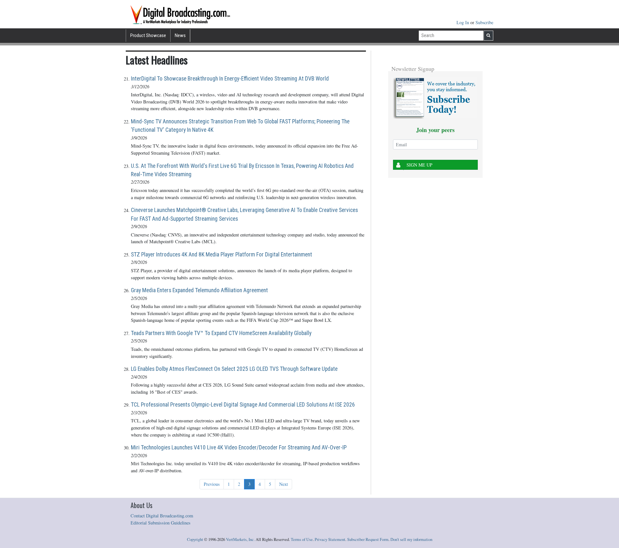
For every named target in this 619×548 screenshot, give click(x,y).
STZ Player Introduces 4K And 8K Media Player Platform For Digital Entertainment (221, 254)
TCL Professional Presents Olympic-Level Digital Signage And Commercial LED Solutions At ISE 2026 (243, 404)
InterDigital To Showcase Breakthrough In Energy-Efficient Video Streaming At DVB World (230, 78)
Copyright (195, 539)
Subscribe (484, 22)
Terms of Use (302, 539)
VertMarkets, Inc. (240, 539)
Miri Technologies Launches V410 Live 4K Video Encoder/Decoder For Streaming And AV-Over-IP (239, 447)
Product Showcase (148, 35)
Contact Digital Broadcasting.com (162, 516)
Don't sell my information (411, 539)
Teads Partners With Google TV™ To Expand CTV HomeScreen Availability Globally (221, 333)
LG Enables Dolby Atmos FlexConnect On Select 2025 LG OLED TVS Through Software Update (234, 369)
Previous (212, 484)
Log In (463, 22)
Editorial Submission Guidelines (161, 523)
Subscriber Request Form (367, 539)
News (180, 35)
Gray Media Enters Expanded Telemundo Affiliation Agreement (199, 290)
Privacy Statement (330, 539)
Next (283, 484)
